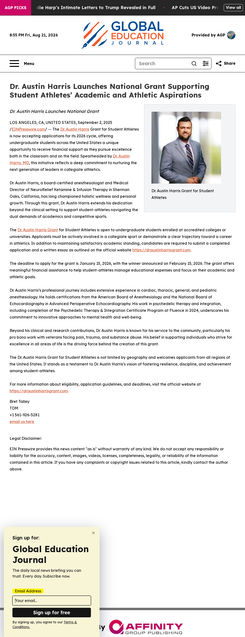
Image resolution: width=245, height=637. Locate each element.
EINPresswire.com (28, 129)
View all (233, 7)
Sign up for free (51, 612)
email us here (22, 421)
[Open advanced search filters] (205, 63)
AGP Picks (15, 7)
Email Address (28, 591)
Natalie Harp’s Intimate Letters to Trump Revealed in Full (91, 7)
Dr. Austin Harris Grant (37, 229)
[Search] (194, 63)
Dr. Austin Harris (74, 129)
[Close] (93, 533)
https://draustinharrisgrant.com (161, 250)
